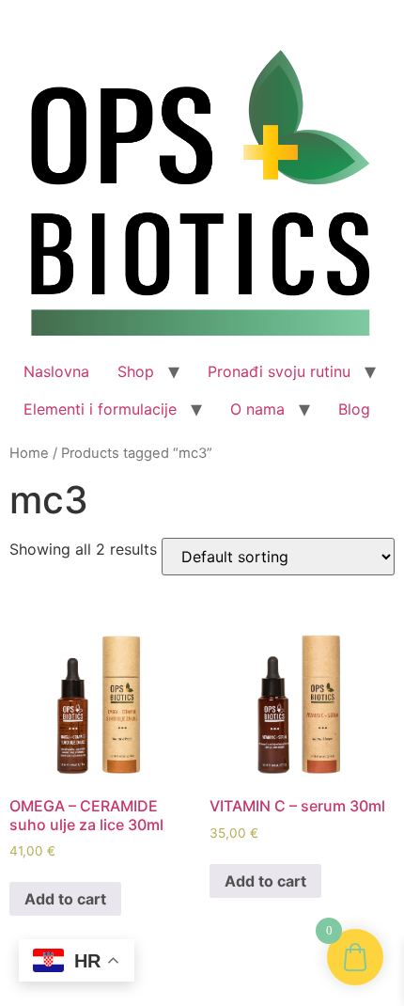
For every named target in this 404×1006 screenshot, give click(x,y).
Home (29, 453)
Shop (135, 371)
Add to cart (65, 898)
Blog (354, 409)
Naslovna (56, 371)
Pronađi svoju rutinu (279, 371)
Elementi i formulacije (100, 409)
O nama (257, 409)
